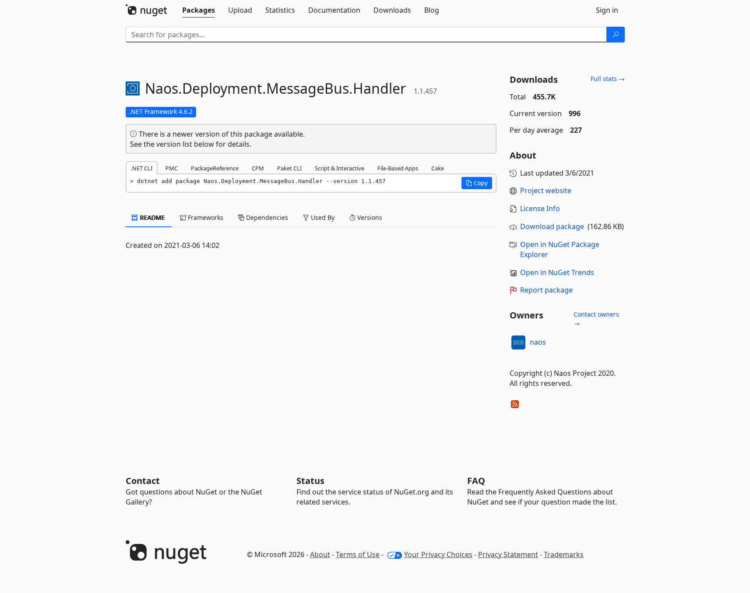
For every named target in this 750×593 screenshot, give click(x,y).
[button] (476, 183)
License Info (540, 208)
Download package (552, 226)
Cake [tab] (437, 168)
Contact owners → (596, 318)
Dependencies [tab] (266, 217)
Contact (143, 481)
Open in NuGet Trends (557, 272)
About (320, 554)
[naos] (518, 342)
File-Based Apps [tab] (397, 168)
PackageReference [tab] (215, 168)
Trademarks (564, 554)
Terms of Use (358, 554)
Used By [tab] (322, 217)
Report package (546, 290)
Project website (545, 190)
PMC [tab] (171, 168)
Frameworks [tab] (204, 217)
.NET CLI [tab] (141, 168)
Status (310, 481)
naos (538, 342)
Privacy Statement (508, 554)
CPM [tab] (258, 168)
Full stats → (608, 78)
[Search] (615, 34)
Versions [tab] (369, 217)
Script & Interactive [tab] (339, 168)
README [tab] (151, 217)
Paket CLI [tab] (289, 168)
